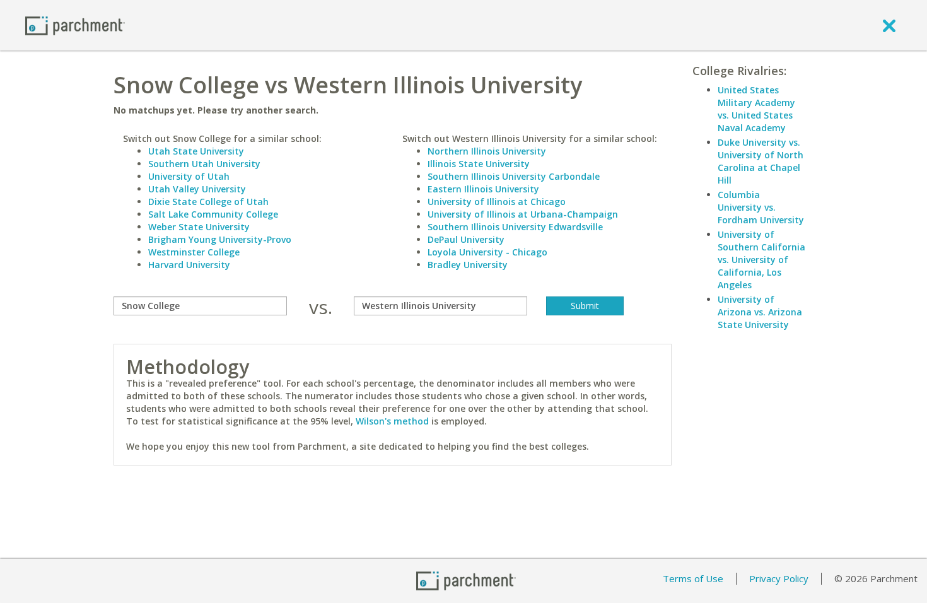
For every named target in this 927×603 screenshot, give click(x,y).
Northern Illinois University (487, 151)
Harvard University (189, 265)
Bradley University (468, 265)
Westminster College (194, 252)
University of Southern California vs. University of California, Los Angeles (761, 259)
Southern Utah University (204, 164)
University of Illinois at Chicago (497, 202)
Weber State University (199, 227)
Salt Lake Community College (213, 214)
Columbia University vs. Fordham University (761, 207)
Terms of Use (693, 578)
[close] (889, 25)
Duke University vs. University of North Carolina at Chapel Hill (760, 161)
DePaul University (466, 239)
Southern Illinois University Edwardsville (515, 227)
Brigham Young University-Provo (219, 239)
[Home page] (75, 25)
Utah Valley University (197, 189)
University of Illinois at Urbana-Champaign (523, 214)
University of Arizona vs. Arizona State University (760, 312)
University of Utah (189, 176)
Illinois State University (479, 164)
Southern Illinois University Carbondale (514, 176)
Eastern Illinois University (483, 189)
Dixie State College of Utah (208, 202)
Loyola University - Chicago (487, 252)
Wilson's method (392, 421)
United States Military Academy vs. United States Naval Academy (756, 109)
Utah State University (196, 151)
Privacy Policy (778, 578)
